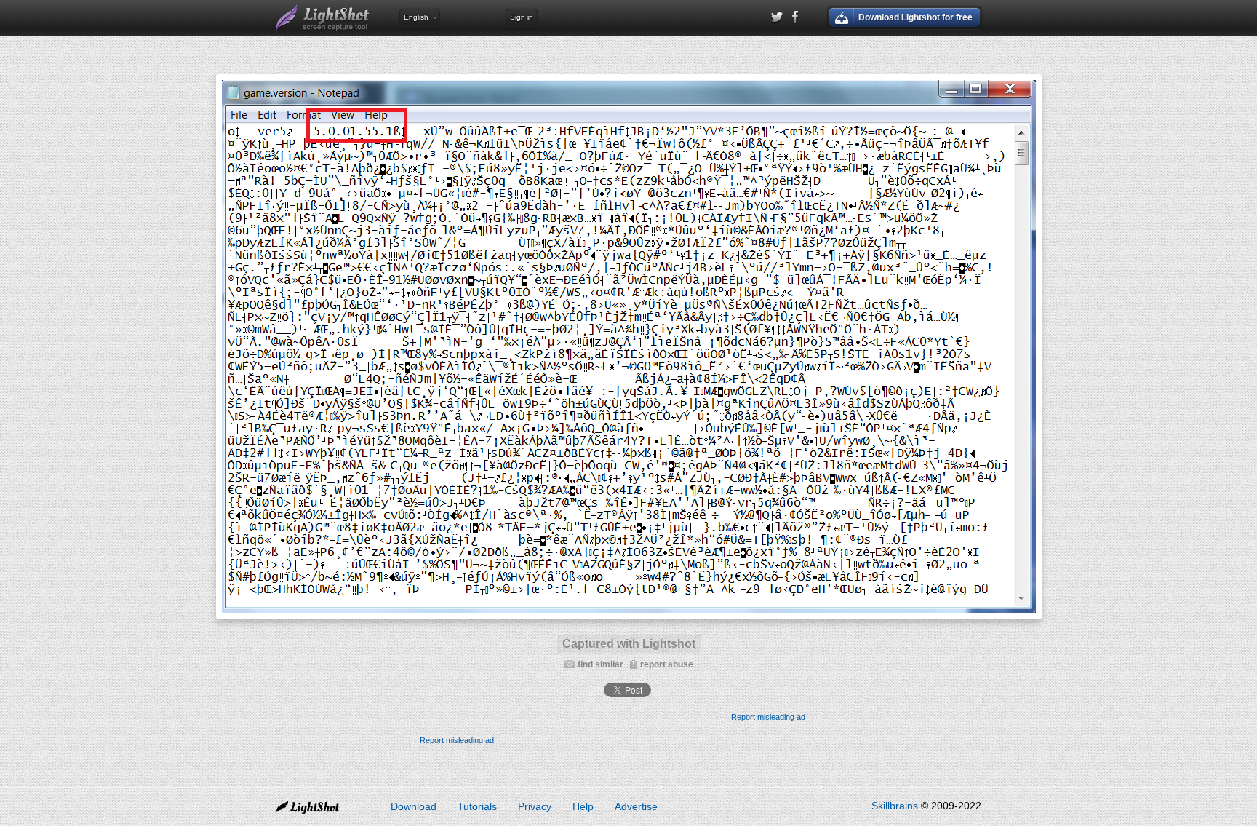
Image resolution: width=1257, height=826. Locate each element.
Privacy (534, 806)
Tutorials (477, 806)
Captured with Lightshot (628, 644)
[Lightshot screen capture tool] (323, 18)
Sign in (521, 17)
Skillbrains (894, 805)
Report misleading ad (768, 716)
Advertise (636, 806)
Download (413, 806)
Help (583, 806)
